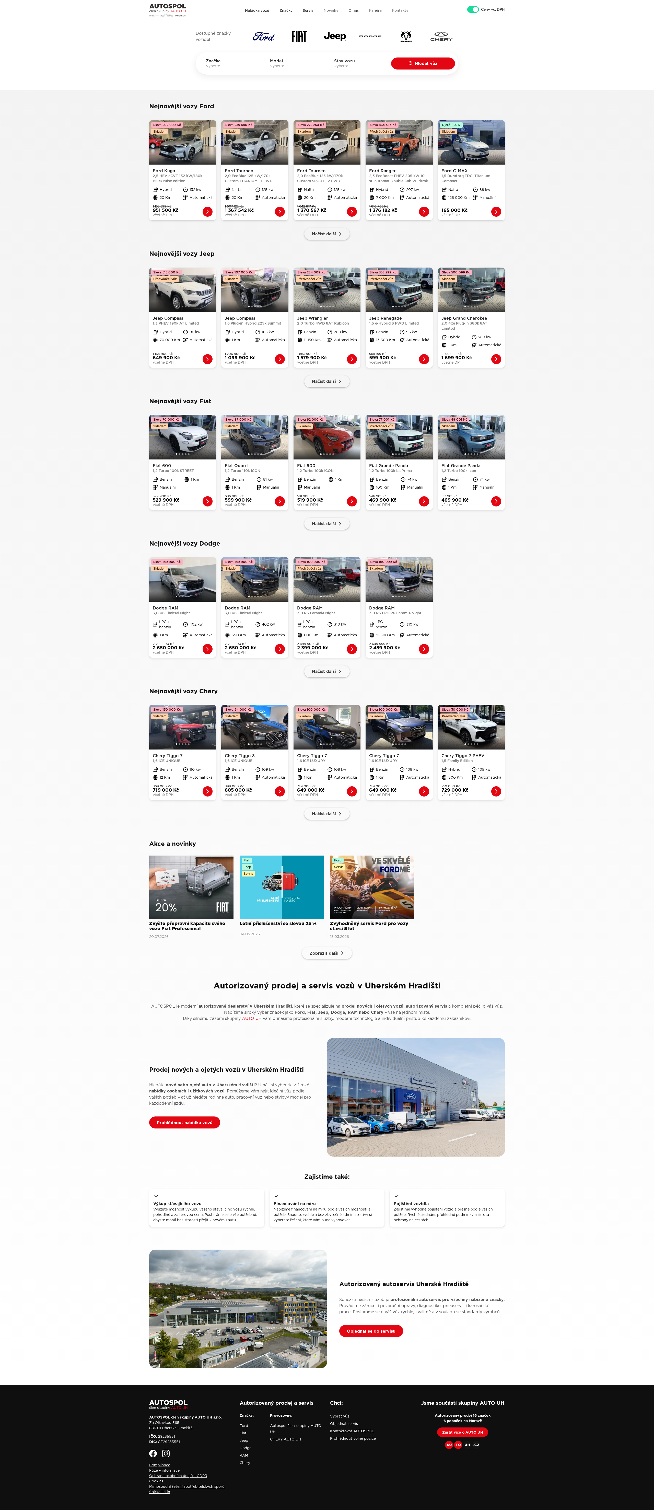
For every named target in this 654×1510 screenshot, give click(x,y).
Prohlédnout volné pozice (353, 1438)
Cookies (156, 1481)
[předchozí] (152, 142)
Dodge (245, 1447)
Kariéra (375, 10)
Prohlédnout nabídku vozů (185, 1122)
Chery (245, 1462)
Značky (286, 10)
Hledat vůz (426, 63)
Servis (308, 10)
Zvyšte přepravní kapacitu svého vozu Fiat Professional (187, 926)
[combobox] (220, 65)
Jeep (244, 1440)
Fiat (243, 1433)
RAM (244, 1455)
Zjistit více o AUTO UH (462, 1432)
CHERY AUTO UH (285, 1439)
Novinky (331, 10)
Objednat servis (344, 1423)
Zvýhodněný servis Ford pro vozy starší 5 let (369, 926)
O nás (353, 10)
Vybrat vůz (339, 1416)
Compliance (159, 1465)
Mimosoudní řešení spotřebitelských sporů (187, 1486)
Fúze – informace (164, 1470)
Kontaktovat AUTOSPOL (352, 1431)
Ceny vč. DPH (493, 9)
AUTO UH (252, 1018)
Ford (244, 1425)
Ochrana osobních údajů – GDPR (178, 1475)
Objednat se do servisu (371, 1331)
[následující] (212, 142)
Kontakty (400, 10)
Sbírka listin (159, 1491)
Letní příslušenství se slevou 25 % (278, 924)
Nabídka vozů (257, 10)
